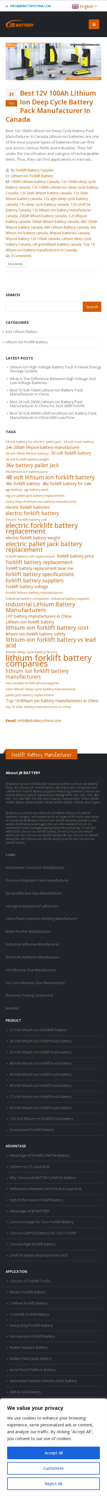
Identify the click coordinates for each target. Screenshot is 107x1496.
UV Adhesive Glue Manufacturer (31, 970)
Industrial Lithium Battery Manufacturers (40, 607)
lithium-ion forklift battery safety (35, 634)
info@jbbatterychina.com (30, 6)
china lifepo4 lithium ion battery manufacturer (41, 502)
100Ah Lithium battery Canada (35, 181)
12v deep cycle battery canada (44, 204)
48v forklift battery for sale (67, 483)
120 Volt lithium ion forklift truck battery (41, 1118)
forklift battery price (75, 556)
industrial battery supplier (70, 599)
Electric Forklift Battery (28, 1292)
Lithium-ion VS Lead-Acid (29, 1166)
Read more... (16, 264)
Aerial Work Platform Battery (33, 1369)
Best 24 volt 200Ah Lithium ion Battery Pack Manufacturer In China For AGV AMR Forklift (47, 403)
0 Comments (21, 255)
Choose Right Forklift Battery (33, 1244)
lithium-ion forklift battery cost (47, 628)
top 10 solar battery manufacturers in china (38, 707)
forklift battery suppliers (35, 580)
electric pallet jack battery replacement (44, 546)
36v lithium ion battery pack (27, 472)
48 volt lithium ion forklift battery (50, 477)
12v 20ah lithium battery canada (46, 193)
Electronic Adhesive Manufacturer (33, 957)
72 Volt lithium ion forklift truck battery (40, 1096)
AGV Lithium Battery (21, 331)
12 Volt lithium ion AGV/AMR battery (38, 1029)
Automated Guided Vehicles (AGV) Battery (43, 1380)
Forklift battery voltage (27, 586)
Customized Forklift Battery (32, 1129)
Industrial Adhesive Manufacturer (32, 944)
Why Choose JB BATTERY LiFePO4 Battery (43, 1177)
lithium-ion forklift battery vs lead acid (51, 642)
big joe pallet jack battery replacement (35, 496)
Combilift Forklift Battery (29, 1314)
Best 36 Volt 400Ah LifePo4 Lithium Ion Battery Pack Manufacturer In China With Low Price (53, 415)
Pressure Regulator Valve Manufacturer (37, 880)
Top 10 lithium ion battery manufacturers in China (52, 700)
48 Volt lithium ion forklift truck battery (40, 1063)
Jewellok (12, 1008)
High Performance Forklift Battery (36, 1200)
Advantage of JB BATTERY (30, 1211)
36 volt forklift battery (71, 453)
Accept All (54, 1452)
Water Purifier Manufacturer (28, 931)
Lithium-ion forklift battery (30, 622)
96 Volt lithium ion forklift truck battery (40, 1107)
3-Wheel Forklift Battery (28, 1303)
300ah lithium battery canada (55, 221)
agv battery (14, 490)
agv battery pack (36, 490)
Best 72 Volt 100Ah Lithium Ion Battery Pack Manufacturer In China (46, 392)
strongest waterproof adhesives (32, 906)
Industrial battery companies (27, 599)
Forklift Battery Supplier (35, 170)
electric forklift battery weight (33, 537)
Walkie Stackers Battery (29, 1347)
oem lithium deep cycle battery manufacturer (41, 689)
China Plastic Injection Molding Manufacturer (41, 918)
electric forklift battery (32, 513)
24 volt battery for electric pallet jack (33, 442)
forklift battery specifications (40, 574)
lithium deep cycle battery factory (31, 652)
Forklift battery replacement (39, 562)
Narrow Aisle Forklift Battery (32, 1336)
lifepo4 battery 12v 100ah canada (33, 238)
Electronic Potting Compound (29, 995)
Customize (53, 1468)
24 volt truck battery (79, 442)
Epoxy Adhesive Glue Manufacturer (34, 893)
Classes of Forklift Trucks (30, 1281)
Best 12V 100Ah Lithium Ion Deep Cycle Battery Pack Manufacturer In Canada (51, 106)
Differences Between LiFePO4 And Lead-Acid (45, 1188)
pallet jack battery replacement (30, 695)
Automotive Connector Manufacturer (35, 867)
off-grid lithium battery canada (57, 244)
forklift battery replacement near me (39, 568)
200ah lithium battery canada (42, 215)
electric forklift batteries (28, 507)
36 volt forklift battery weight (27, 459)
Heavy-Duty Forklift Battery (31, 1325)
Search (13, 294)
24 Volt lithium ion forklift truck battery (40, 1052)
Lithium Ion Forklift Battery (32, 175)
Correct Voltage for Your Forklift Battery (42, 1222)
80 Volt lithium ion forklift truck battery (40, 1074)
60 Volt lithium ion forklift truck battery (40, 1085)
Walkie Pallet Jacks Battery (31, 1358)
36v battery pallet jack (32, 465)
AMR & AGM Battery (25, 1392)
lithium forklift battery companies (49, 660)
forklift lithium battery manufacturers (34, 593)
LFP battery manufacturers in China (38, 616)
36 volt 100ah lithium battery (27, 453)
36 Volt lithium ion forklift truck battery (40, 1041)
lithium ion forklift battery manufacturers (37, 673)
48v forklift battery (23, 483)
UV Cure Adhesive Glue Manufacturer (35, 982)
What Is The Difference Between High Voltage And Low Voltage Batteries (53, 380)
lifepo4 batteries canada (70, 233)
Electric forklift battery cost (26, 520)
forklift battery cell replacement (30, 556)
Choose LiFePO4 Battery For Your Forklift (43, 1233)
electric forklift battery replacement (42, 528)
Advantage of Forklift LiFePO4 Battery (39, 1155)
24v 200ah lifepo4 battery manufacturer (43, 447)
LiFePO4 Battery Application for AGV (39, 1255)
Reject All (53, 1483)
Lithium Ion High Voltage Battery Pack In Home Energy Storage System (55, 369)
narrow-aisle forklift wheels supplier (32, 683)
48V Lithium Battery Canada (66, 227)
